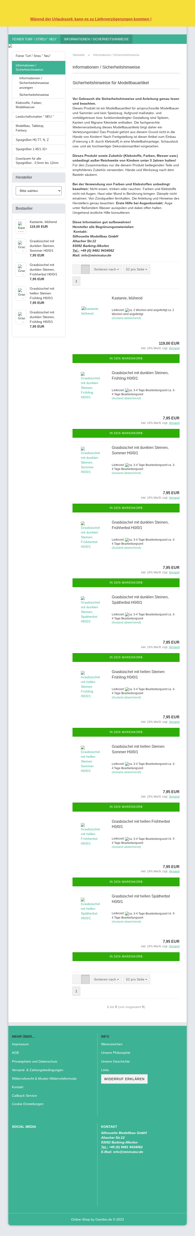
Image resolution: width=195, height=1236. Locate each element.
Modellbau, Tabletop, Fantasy (30, 128)
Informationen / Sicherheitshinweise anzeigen (34, 82)
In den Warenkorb (126, 358)
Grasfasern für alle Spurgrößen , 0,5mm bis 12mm (37, 161)
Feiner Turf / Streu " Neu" (34, 39)
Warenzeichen (111, 1044)
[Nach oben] (182, 1229)
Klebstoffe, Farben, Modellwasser (29, 105)
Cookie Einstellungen (28, 1104)
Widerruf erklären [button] (124, 1079)
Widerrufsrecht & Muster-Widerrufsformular (44, 1078)
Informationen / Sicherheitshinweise (96, 39)
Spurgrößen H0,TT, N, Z (32, 140)
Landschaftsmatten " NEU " (35, 116)
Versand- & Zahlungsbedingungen (37, 1070)
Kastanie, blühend (127, 298)
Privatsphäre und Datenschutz (34, 1061)
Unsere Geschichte (115, 1061)
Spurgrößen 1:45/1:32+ (31, 149)
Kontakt (17, 1087)
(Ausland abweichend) (126, 318)
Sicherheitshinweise (34, 95)
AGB (15, 1053)
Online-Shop (80, 1219)
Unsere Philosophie (115, 1053)
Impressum (20, 1044)
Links (105, 1070)
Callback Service (24, 1095)
